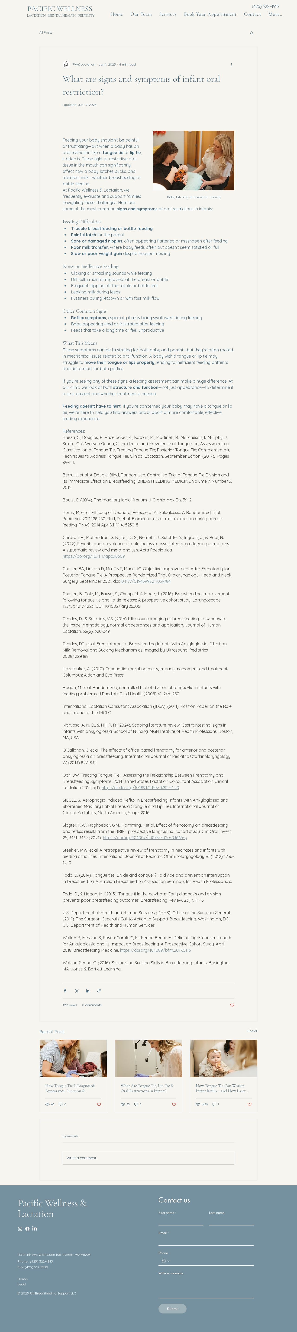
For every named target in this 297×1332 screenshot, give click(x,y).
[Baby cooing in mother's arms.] (223, 1058)
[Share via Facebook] (65, 991)
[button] (276, 14)
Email (163, 1233)
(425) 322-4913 (265, 6)
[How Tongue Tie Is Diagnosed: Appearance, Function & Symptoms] (73, 1058)
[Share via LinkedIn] (87, 991)
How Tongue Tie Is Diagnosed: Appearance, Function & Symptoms (70, 1088)
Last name (217, 1213)
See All (253, 1031)
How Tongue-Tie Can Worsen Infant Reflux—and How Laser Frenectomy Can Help (220, 1088)
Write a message (170, 1273)
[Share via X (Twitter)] (76, 991)
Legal (22, 1284)
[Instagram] (20, 1228)
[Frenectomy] (148, 1058)
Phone (163, 1253)
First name (167, 1213)
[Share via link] (99, 991)
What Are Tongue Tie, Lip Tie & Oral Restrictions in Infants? (147, 1088)
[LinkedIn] (34, 1228)
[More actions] (231, 64)
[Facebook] (27, 1228)
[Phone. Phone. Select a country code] (166, 1261)
